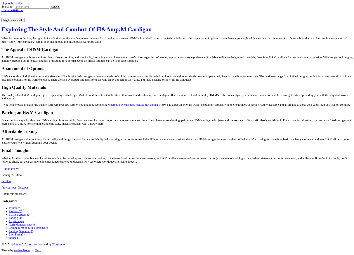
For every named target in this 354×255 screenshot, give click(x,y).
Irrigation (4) (16, 221)
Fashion (6, 181)
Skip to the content (12, 3)
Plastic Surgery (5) (19, 214)
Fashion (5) (15, 211)
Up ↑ (38, 250)
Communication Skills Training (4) (29, 227)
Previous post (9, 187)
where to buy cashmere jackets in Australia (133, 104)
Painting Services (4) (21, 231)
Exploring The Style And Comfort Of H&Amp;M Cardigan (76, 29)
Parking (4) (15, 217)
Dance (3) (14, 237)
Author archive (10, 168)
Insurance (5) (16, 208)
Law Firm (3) (17, 234)
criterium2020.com (12, 10)
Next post (23, 187)
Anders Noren (22, 250)
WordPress (58, 244)
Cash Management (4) (22, 224)
